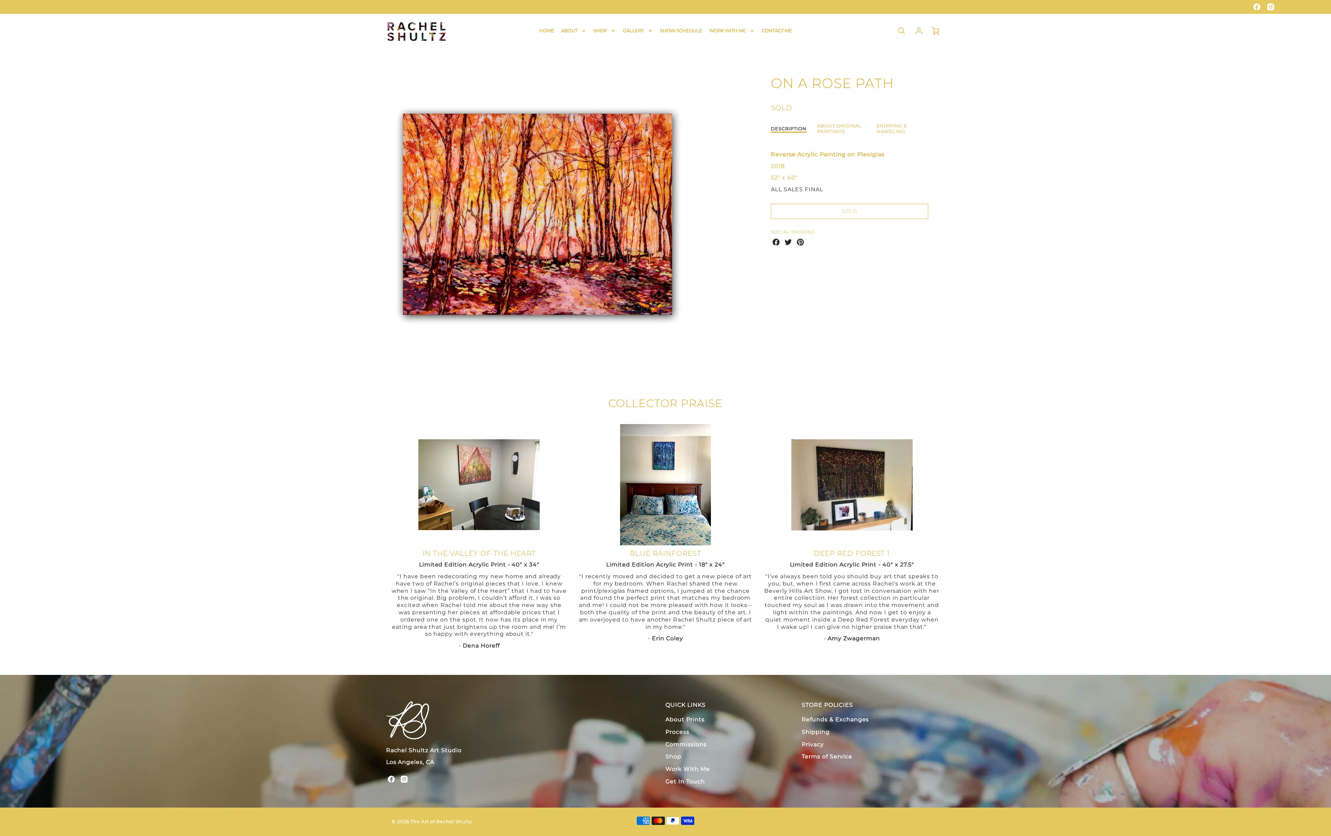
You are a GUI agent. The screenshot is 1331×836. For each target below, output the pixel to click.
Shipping (816, 732)
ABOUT (569, 30)
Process (677, 732)
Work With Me (688, 769)
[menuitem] (547, 30)
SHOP (600, 30)
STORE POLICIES (827, 705)
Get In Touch (685, 781)
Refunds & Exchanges (835, 719)
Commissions (686, 744)
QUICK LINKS (686, 705)
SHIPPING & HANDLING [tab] (892, 128)
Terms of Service (827, 756)
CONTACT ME (777, 30)
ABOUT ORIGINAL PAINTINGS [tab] (839, 128)
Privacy (813, 744)
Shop (673, 756)
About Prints (685, 719)
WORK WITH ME (727, 30)
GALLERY (633, 30)
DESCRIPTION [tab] (789, 128)
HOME (546, 30)
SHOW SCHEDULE (681, 30)
